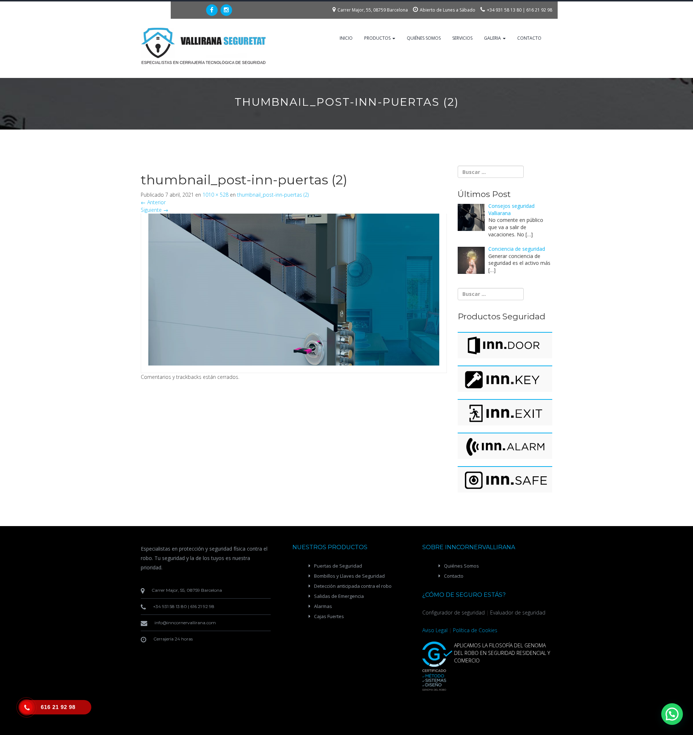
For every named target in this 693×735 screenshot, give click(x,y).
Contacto (529, 38)
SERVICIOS (462, 38)
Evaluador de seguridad (517, 612)
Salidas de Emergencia (339, 596)
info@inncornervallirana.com (185, 622)
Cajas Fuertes (329, 616)
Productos (378, 38)
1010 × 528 (215, 194)
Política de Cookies (475, 630)
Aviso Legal (435, 630)
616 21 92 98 (539, 10)
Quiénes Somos (424, 38)
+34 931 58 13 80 (504, 10)
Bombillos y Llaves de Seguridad (349, 576)
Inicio (346, 38)
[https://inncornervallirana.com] (204, 46)
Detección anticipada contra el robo (353, 586)
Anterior (153, 202)
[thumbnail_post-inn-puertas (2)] (293, 288)
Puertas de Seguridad (338, 566)
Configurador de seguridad (453, 612)
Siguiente (154, 209)
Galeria (493, 38)
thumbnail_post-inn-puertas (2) (273, 194)
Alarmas (323, 606)
